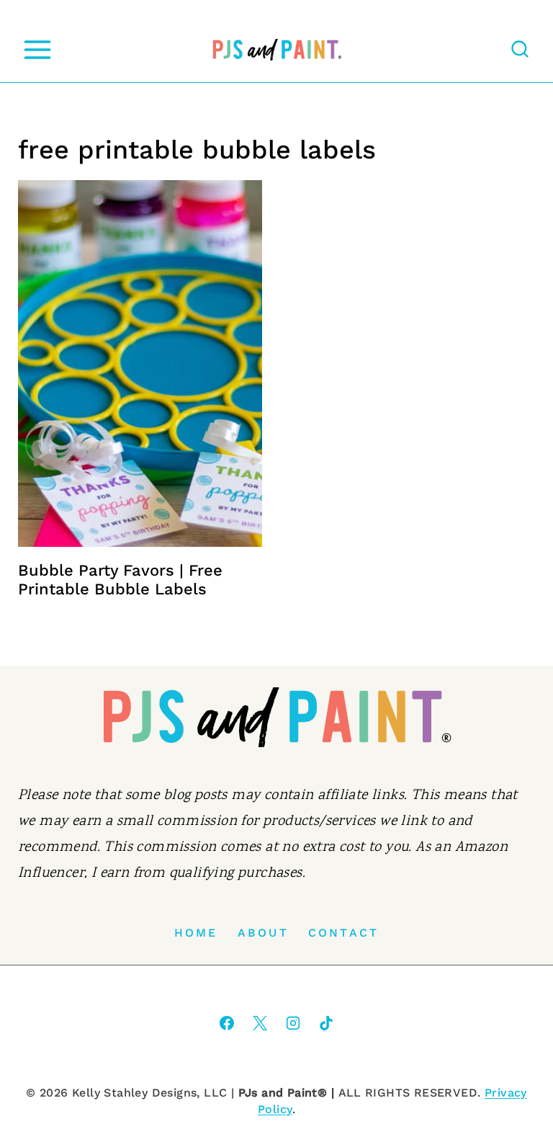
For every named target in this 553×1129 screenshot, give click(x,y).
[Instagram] (293, 1023)
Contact (343, 933)
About (263, 933)
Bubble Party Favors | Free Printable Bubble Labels (120, 579)
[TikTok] (326, 1023)
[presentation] (140, 363)
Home (196, 933)
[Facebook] (226, 1023)
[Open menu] (37, 49)
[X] (260, 1023)
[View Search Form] (520, 50)
